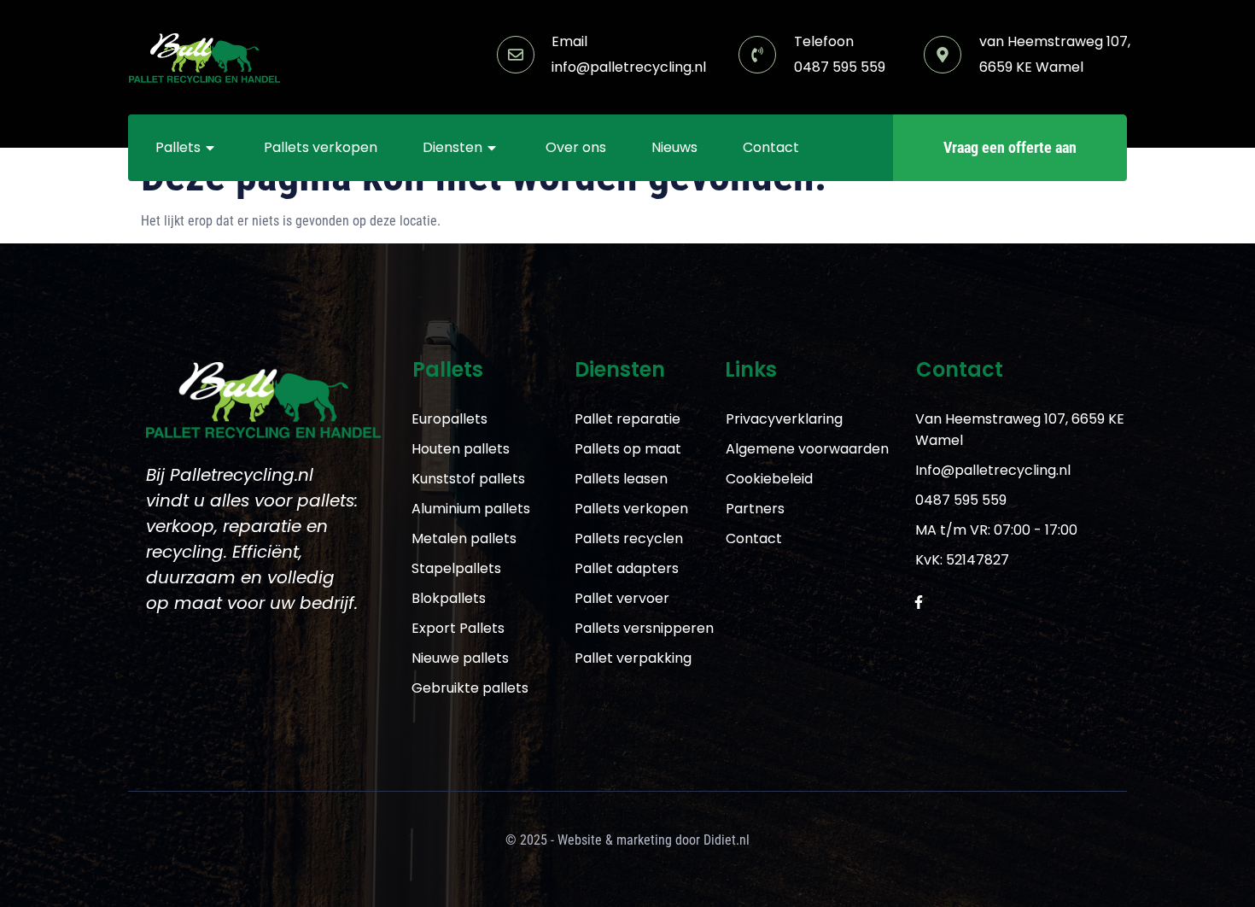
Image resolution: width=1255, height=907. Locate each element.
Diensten (452, 147)
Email (569, 41)
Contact (771, 147)
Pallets (178, 147)
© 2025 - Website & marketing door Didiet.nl (627, 840)
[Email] (515, 54)
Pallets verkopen (320, 147)
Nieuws (674, 147)
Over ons (576, 147)
